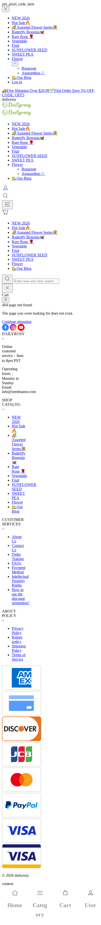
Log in (17, 82)
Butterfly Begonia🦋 (28, 32)
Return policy (17, 639)
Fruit (15, 45)
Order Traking (18, 556)
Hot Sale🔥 (21, 23)
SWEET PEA (23, 54)
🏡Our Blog (21, 77)
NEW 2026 (21, 18)
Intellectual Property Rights (20, 580)
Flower (17, 59)
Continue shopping (16, 322)
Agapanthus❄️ (33, 73)
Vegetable (19, 41)
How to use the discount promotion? (20, 596)
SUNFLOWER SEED (29, 50)
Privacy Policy (18, 630)
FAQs (16, 563)
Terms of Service (18, 657)
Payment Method (18, 570)
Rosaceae (29, 68)
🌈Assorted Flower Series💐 (35, 27)
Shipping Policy (19, 648)
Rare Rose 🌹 (23, 37)
